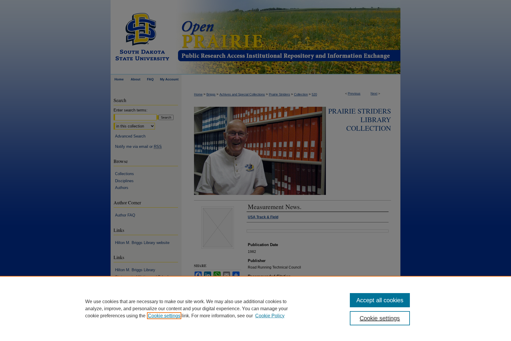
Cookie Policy (269, 315)
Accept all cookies (379, 300)
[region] (255, 308)
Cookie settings (164, 315)
